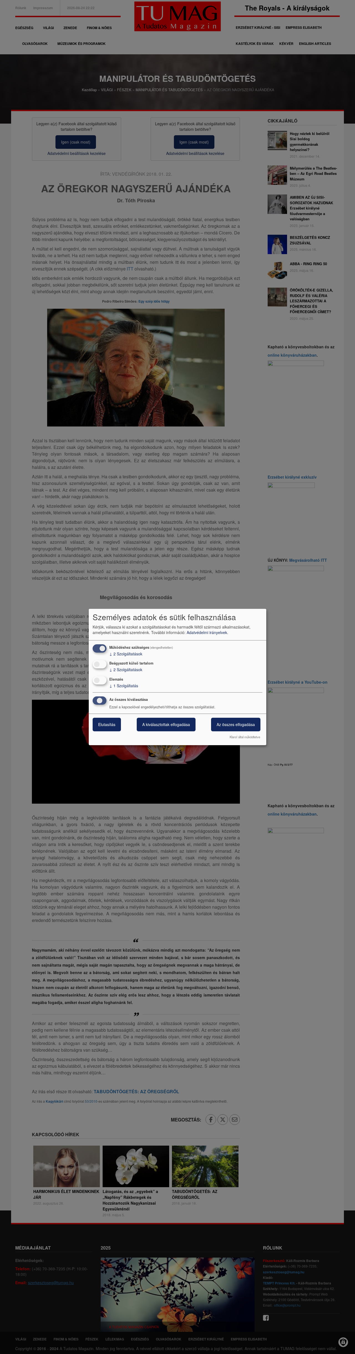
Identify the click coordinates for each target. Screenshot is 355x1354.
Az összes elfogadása (236, 724)
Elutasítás (106, 724)
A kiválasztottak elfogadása (166, 724)
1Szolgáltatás (123, 685)
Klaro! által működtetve (245, 737)
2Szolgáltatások (125, 653)
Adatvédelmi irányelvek (207, 632)
